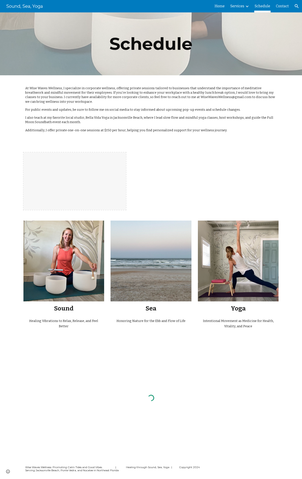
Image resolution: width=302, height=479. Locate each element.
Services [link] (237, 6)
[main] (151, 44)
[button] (296, 6)
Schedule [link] (262, 6)
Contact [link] (282, 6)
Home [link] (220, 6)
